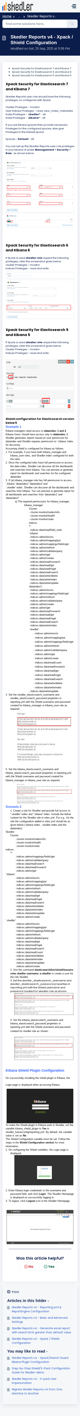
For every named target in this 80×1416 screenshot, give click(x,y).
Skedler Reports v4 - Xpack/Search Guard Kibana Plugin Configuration (40, 1360)
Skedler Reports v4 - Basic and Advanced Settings (40, 1320)
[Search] (72, 23)
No (31, 1266)
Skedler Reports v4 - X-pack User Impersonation (34, 1381)
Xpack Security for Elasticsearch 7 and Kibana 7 (41, 68)
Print (15, 1292)
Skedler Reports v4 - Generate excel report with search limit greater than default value (41, 1330)
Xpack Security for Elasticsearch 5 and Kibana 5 (41, 75)
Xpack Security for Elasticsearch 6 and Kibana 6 (41, 72)
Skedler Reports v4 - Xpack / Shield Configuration (35, 1341)
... (19, 16)
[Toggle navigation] (74, 6)
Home (6, 16)
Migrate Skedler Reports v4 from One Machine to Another (37, 1391)
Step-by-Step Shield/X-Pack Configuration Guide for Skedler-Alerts (41, 1370)
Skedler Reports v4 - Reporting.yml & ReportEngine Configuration (37, 1309)
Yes (51, 1266)
